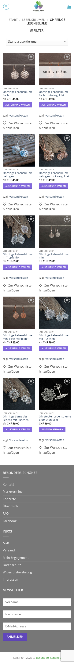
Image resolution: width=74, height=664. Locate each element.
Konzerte (9, 499)
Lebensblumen (33, 20)
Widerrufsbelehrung (17, 572)
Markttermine (13, 491)
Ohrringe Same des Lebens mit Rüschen (16, 418)
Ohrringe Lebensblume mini (53, 256)
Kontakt (8, 484)
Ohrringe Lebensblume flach (17, 93)
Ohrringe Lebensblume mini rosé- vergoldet (17, 337)
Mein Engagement (16, 558)
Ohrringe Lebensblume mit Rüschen (53, 337)
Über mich (10, 506)
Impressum (11, 579)
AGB (6, 543)
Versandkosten (18, 115)
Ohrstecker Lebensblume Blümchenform (55, 418)
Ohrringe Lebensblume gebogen (17, 174)
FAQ (6, 513)
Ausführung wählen (18, 104)
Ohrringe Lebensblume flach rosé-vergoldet (53, 93)
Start (13, 20)
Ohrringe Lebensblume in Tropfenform (17, 256)
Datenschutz (12, 565)
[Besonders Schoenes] (38, 6)
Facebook (10, 521)
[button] (6, 7)
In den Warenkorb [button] (52, 429)
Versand (9, 550)
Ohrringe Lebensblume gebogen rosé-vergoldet (54, 174)
